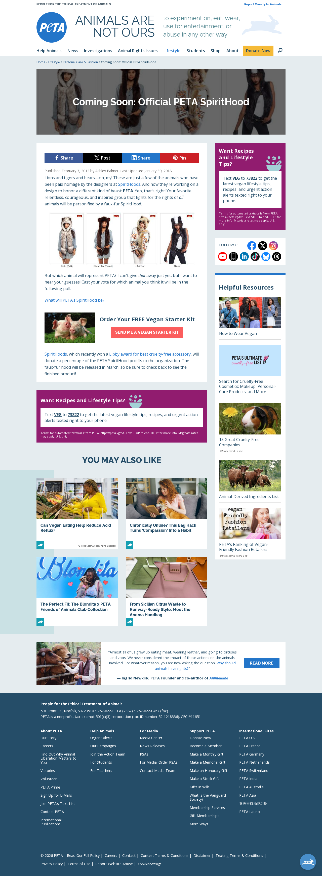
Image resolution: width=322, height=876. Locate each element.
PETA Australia (251, 787)
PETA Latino (249, 811)
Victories (48, 770)
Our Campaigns (103, 745)
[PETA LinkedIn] (244, 256)
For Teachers (101, 770)
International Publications (51, 822)
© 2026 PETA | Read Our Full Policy (70, 855)
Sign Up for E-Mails (56, 795)
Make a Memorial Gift (207, 762)
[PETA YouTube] (222, 256)
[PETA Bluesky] (265, 256)
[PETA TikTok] (255, 256)
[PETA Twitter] (262, 245)
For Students (101, 762)
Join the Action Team (107, 754)
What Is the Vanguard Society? (208, 797)
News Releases (152, 745)
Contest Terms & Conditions (164, 855)
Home (40, 62)
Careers (47, 745)
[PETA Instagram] (273, 245)
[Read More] (161, 663)
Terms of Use (79, 863)
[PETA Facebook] (251, 245)
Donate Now (200, 737)
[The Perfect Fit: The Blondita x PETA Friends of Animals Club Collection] (77, 591)
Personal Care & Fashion (80, 62)
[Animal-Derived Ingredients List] (250, 481)
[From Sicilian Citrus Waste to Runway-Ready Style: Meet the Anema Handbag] (166, 591)
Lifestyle (54, 62)
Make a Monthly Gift (206, 754)
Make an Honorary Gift (208, 770)
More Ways (199, 824)
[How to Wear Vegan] (250, 318)
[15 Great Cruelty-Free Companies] (250, 429)
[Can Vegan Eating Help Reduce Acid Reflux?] (77, 513)
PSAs (144, 754)
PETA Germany (251, 754)
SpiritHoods (129, 184)
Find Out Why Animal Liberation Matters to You (58, 758)
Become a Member (206, 745)
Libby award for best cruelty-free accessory (150, 354)
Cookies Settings (149, 864)
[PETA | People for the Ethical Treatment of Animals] (51, 27)
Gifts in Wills (200, 787)
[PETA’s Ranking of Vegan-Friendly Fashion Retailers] (250, 533)
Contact (129, 855)
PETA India (248, 778)
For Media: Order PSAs (158, 762)
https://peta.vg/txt (112, 433)
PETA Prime (50, 787)
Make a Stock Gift (204, 778)
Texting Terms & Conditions (239, 855)
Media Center (151, 737)
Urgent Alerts (101, 737)
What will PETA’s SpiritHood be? (74, 300)
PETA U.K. (247, 737)
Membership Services (207, 807)
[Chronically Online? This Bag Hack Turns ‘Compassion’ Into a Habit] (166, 513)
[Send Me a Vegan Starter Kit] (122, 327)
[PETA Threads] (276, 256)
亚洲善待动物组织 (253, 803)
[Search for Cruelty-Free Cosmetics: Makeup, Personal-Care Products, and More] (250, 371)
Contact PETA (52, 811)
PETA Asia (247, 795)
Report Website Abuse (114, 863)
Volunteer (49, 778)
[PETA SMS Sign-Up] (233, 256)
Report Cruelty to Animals (262, 4)
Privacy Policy (52, 863)
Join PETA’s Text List (58, 803)
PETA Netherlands (254, 762)
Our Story (48, 737)
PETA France (249, 745)
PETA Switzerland (253, 770)
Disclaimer (202, 855)
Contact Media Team (157, 770)
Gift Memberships (204, 815)
